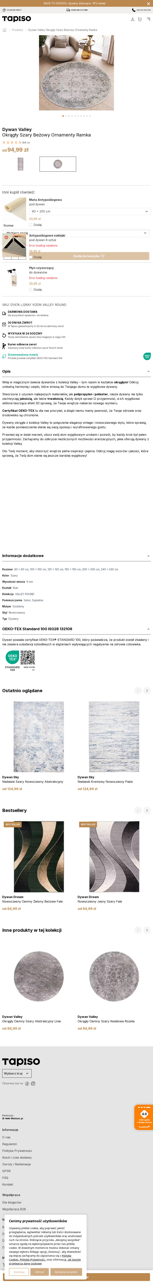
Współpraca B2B (14, 1209)
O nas (6, 1137)
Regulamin (9, 1144)
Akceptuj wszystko (66, 1272)
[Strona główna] (4, 30)
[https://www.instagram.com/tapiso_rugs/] (33, 1083)
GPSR (6, 1171)
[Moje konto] (132, 19)
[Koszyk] (139, 19)
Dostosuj (19, 1272)
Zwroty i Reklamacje (16, 1164)
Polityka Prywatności (17, 1151)
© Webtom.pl (12, 1118)
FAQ (5, 1178)
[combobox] (90, 211)
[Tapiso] (16, 19)
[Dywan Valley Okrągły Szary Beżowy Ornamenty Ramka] (58, 164)
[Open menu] (148, 19)
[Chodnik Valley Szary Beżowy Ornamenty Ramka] (20, 164)
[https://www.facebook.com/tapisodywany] (27, 1083)
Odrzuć (39, 1272)
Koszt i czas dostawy (17, 1157)
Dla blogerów (11, 1202)
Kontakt (7, 1184)
